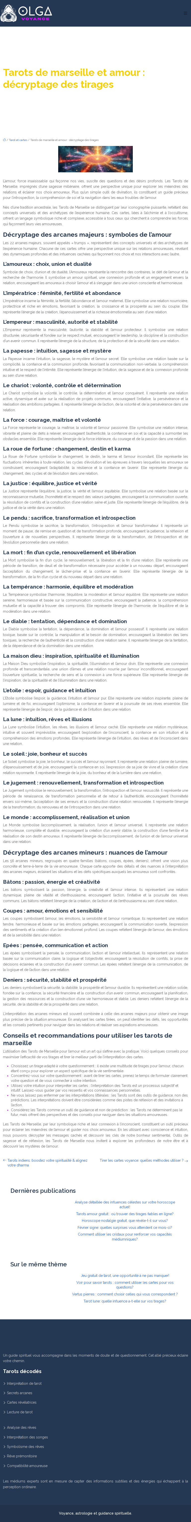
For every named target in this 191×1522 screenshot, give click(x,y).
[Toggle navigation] (185, 13)
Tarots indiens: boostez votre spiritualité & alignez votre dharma (47, 1162)
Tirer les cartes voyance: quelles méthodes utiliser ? (142, 1160)
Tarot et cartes (18, 140)
